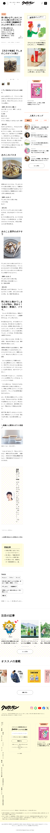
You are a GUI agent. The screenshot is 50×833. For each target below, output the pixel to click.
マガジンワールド (24, 825)
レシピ (18, 577)
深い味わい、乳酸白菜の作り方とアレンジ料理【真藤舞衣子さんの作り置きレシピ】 (13, 556)
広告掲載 (29, 825)
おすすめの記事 (1, 772)
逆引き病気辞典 (3, 800)
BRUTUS (6, 824)
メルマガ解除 (19, 753)
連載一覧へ (25, 692)
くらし (3, 744)
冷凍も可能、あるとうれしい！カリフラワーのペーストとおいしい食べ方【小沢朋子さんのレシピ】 (13, 552)
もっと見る (36, 165)
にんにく (4, 577)
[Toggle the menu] (4, 3)
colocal (36, 824)
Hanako (24, 824)
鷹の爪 (4, 595)
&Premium (29, 824)
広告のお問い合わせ (23, 810)
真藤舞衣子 (14, 586)
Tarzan (33, 824)
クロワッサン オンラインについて (7, 810)
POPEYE (10, 824)
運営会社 (17, 810)
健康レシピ (1, 790)
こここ (16, 825)
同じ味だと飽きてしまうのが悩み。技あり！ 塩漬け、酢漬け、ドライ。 (11, 582)
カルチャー (3, 755)
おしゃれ (1, 738)
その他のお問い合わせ (32, 810)
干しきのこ (5, 586)
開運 (1, 761)
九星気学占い (3, 782)
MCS (19, 825)
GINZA (21, 824)
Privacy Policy (35, 825)
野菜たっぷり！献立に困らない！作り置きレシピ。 (11, 591)
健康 (1, 729)
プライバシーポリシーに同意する (20, 737)
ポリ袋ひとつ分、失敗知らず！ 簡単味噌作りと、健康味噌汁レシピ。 (13, 561)
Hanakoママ (41, 824)
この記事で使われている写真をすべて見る (12, 537)
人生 (3, 765)
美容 (3, 733)
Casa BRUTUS (16, 824)
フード (3, 14)
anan (3, 824)
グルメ (11, 577)
